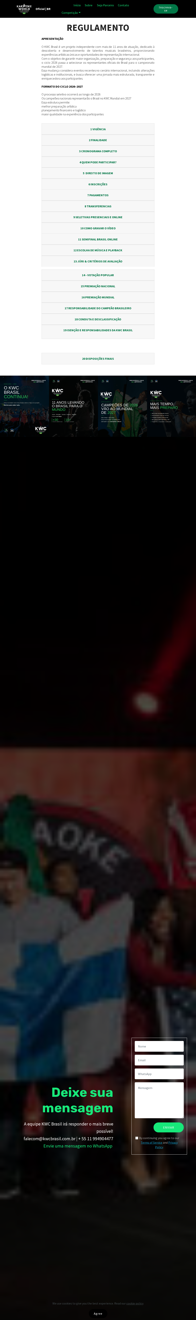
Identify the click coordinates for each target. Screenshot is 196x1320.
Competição (70, 13)
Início (77, 5)
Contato (123, 5)
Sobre (89, 5)
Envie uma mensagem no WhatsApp (77, 1146)
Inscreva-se (166, 8)
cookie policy (134, 1303)
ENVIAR (168, 1127)
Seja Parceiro (105, 5)
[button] (98, 129)
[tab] (98, 129)
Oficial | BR (43, 9)
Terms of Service (151, 1142)
